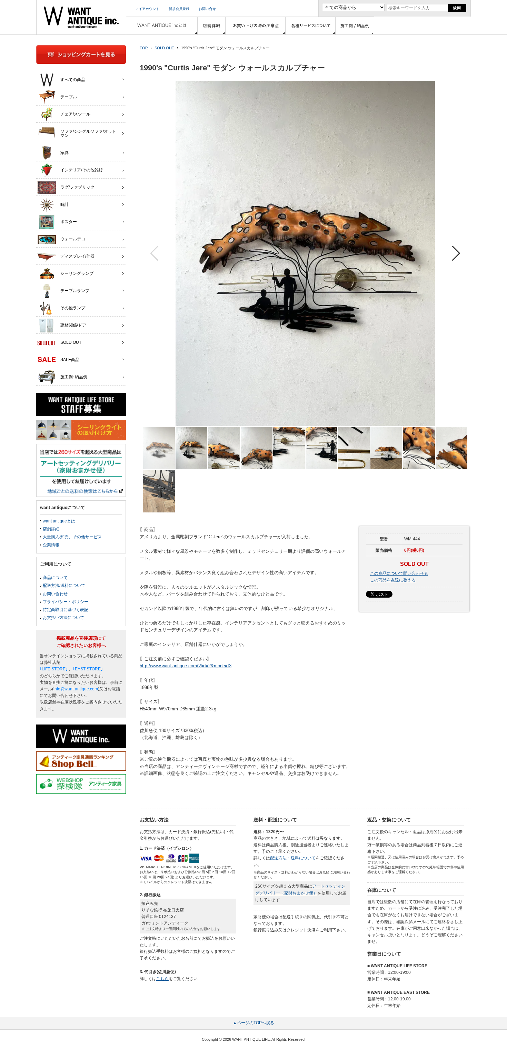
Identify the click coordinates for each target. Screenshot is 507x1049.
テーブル (68, 96)
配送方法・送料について (293, 858)
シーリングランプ (76, 273)
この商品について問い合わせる (399, 573)
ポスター (68, 221)
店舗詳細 (51, 529)
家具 (64, 152)
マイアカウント (147, 9)
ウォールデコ (72, 239)
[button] (456, 253)
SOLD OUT (164, 48)
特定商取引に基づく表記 (65, 609)
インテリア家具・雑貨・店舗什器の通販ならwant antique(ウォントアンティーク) (81, 17)
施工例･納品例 (73, 376)
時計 (64, 204)
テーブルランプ (74, 290)
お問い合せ (207, 9)
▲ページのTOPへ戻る (253, 1022)
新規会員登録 (179, 9)
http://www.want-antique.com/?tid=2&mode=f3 (185, 665)
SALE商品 (69, 359)
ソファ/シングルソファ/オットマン (88, 133)
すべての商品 (72, 79)
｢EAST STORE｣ (88, 669)
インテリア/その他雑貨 (81, 170)
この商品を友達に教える (393, 580)
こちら (162, 978)
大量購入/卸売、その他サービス (72, 537)
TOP (144, 48)
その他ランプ (72, 308)
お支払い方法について (63, 617)
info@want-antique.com (75, 689)
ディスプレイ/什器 (77, 256)
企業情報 (51, 544)
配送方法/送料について (64, 585)
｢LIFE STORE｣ (54, 669)
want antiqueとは (59, 521)
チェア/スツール (75, 114)
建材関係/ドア (73, 325)
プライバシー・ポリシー (65, 601)
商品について (55, 577)
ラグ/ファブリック (77, 187)
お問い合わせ (55, 593)
